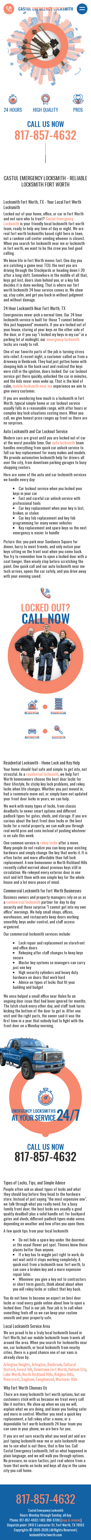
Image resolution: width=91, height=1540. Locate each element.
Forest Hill (24, 1369)
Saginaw (27, 1379)
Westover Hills (66, 1379)
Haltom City (77, 1369)
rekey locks (48, 843)
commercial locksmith (23, 902)
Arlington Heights (17, 1364)
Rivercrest (12, 1379)
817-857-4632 (45, 134)
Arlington (39, 1364)
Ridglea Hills (63, 1374)
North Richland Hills (37, 1374)
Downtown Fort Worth (50, 1369)
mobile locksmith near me (32, 386)
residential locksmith (42, 774)
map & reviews (71, 1520)
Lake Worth (12, 1374)
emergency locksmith (62, 339)
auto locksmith (63, 443)
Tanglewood (45, 1379)
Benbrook (54, 1364)
